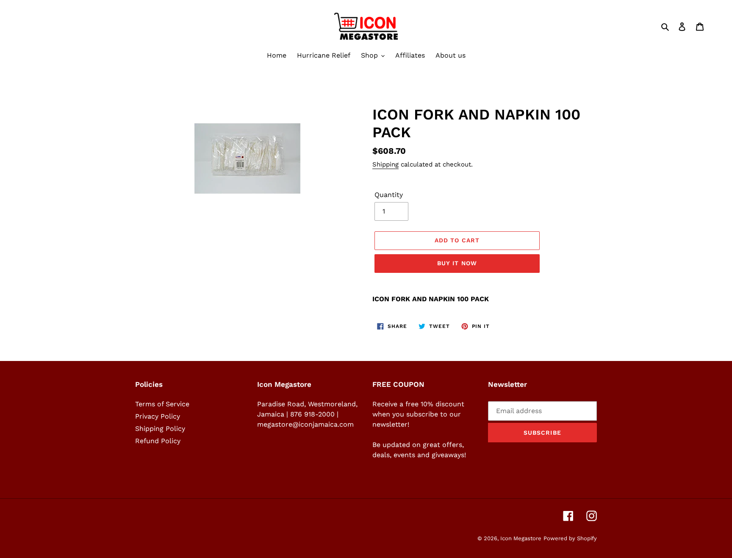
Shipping (385, 164)
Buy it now (457, 263)
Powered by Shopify (570, 538)
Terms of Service (162, 404)
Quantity (388, 195)
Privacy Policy (157, 416)
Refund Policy (157, 441)
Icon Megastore (520, 538)
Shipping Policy (160, 429)
